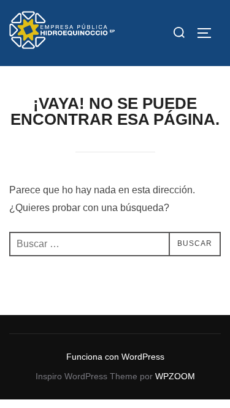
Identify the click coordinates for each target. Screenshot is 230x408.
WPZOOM (175, 376)
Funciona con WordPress (115, 357)
